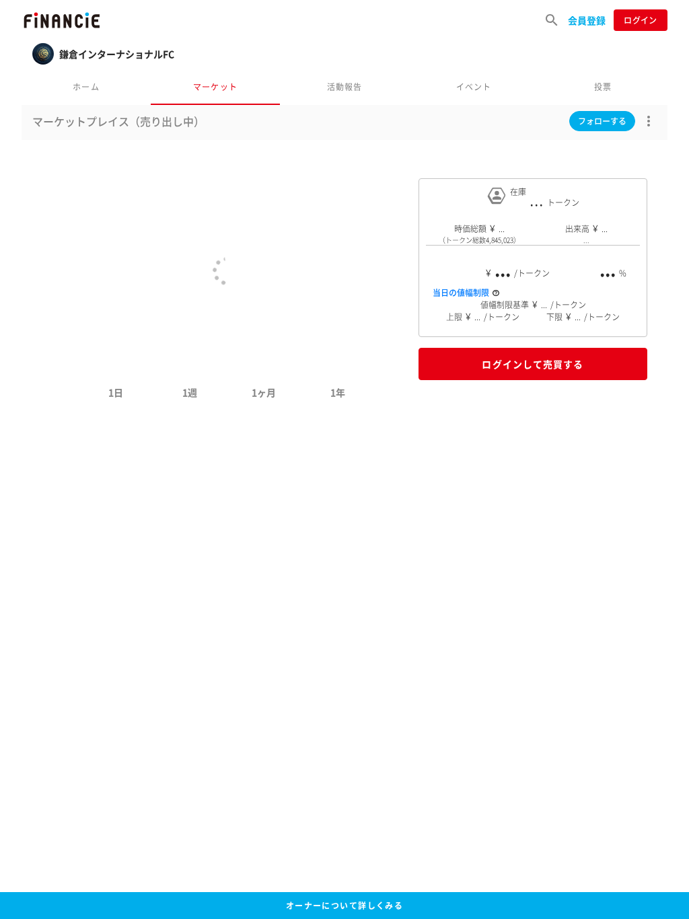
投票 (603, 86)
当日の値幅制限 (461, 293)
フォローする (602, 121)
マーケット (215, 86)
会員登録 (587, 20)
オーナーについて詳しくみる (345, 905)
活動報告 (345, 86)
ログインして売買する (532, 364)
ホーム (86, 86)
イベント (474, 86)
